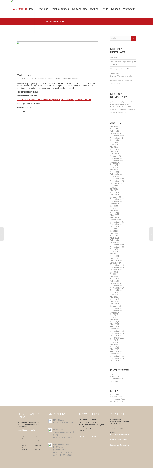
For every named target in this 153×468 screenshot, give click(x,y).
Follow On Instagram (25, 447)
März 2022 (114, 215)
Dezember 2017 (117, 308)
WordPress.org (116, 401)
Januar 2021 (115, 242)
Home (31, 8)
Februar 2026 (116, 131)
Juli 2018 (114, 292)
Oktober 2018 (116, 290)
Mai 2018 (114, 297)
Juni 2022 (114, 208)
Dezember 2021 (117, 222)
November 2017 (117, 311)
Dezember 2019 (117, 265)
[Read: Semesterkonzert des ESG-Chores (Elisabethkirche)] (50, 445)
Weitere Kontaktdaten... (119, 440)
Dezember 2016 (117, 331)
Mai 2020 (114, 254)
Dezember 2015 (117, 356)
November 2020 (117, 247)
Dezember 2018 (117, 286)
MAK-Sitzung (114, 57)
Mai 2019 (114, 276)
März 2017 (114, 324)
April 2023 (114, 192)
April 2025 (114, 149)
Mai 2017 (114, 320)
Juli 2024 (114, 165)
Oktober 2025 (116, 140)
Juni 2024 (114, 167)
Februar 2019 (116, 281)
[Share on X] (20, 117)
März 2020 (114, 258)
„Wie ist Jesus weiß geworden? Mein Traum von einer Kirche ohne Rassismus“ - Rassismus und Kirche (122, 104)
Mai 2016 (114, 345)
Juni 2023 (114, 188)
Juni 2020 (114, 252)
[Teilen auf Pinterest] (20, 123)
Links (105, 8)
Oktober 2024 (116, 163)
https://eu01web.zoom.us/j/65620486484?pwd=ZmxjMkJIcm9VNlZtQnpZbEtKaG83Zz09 (54, 100)
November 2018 (117, 288)
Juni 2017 (114, 317)
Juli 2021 (114, 229)
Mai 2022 (114, 211)
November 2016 (117, 333)
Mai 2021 (114, 233)
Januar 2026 (115, 133)
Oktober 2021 (116, 227)
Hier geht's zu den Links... (26, 430)
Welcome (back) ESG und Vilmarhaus (122, 69)
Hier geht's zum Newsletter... (90, 436)
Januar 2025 (115, 156)
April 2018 (114, 299)
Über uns (43, 8)
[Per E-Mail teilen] (20, 126)
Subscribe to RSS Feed (38, 447)
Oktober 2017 (116, 313)
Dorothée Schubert (71, 79)
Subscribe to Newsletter (38, 439)
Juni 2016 (114, 342)
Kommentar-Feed (117, 399)
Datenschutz (125, 445)
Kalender (57, 79)
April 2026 (114, 129)
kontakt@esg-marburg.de (120, 434)
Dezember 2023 (117, 179)
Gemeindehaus (116, 379)
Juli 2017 (114, 315)
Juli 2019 (114, 272)
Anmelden (114, 395)
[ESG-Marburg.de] (22, 16)
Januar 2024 (115, 177)
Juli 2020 (114, 249)
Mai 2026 (114, 127)
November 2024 (117, 161)
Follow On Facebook (25, 439)
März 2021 (114, 238)
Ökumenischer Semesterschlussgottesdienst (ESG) (65, 432)
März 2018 (114, 301)
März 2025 (114, 152)
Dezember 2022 (117, 199)
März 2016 (114, 349)
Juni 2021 (114, 231)
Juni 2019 (114, 274)
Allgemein (50, 79)
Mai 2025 (114, 147)
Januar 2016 (115, 354)
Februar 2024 (116, 174)
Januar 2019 (115, 283)
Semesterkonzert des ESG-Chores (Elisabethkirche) (61, 447)
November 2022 (117, 202)
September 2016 (117, 338)
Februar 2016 (116, 351)
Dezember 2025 (117, 136)
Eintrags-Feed (116, 397)
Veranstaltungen (60, 8)
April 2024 (114, 172)
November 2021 (117, 224)
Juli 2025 (114, 142)
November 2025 (117, 138)
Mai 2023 (114, 190)
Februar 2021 (116, 240)
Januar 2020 (115, 263)
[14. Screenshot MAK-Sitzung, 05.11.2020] (57, 56)
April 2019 (114, 279)
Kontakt (115, 8)
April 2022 (114, 213)
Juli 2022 (114, 206)
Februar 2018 (116, 304)
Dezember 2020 (117, 245)
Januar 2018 (115, 306)
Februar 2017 (116, 326)
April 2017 (114, 322)
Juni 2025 (114, 145)
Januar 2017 (115, 329)
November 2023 (117, 181)
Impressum (114, 445)
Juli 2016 (114, 340)
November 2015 (117, 358)
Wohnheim (129, 8)
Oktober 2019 (116, 270)
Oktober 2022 (116, 204)
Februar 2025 (116, 154)
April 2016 (114, 347)
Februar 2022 (116, 217)
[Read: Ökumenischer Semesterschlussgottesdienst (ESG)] (50, 430)
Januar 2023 (115, 197)
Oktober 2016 (116, 336)
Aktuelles (42, 79)
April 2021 (114, 236)
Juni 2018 (114, 295)
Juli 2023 (114, 186)
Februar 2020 (116, 261)
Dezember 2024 (117, 158)
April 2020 (114, 256)
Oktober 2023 (116, 183)
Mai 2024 (114, 170)
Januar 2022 (115, 220)
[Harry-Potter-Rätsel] (2, 234)
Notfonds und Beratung (85, 8)
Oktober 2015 (116, 361)
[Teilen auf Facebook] (20, 114)
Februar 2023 (116, 195)
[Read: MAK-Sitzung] (50, 421)
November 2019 (117, 267)
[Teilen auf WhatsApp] (20, 120)
